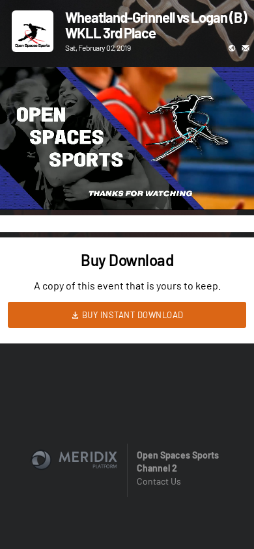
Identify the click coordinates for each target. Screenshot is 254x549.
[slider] (127, 163)
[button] (23, 186)
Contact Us (159, 481)
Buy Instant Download (131, 315)
